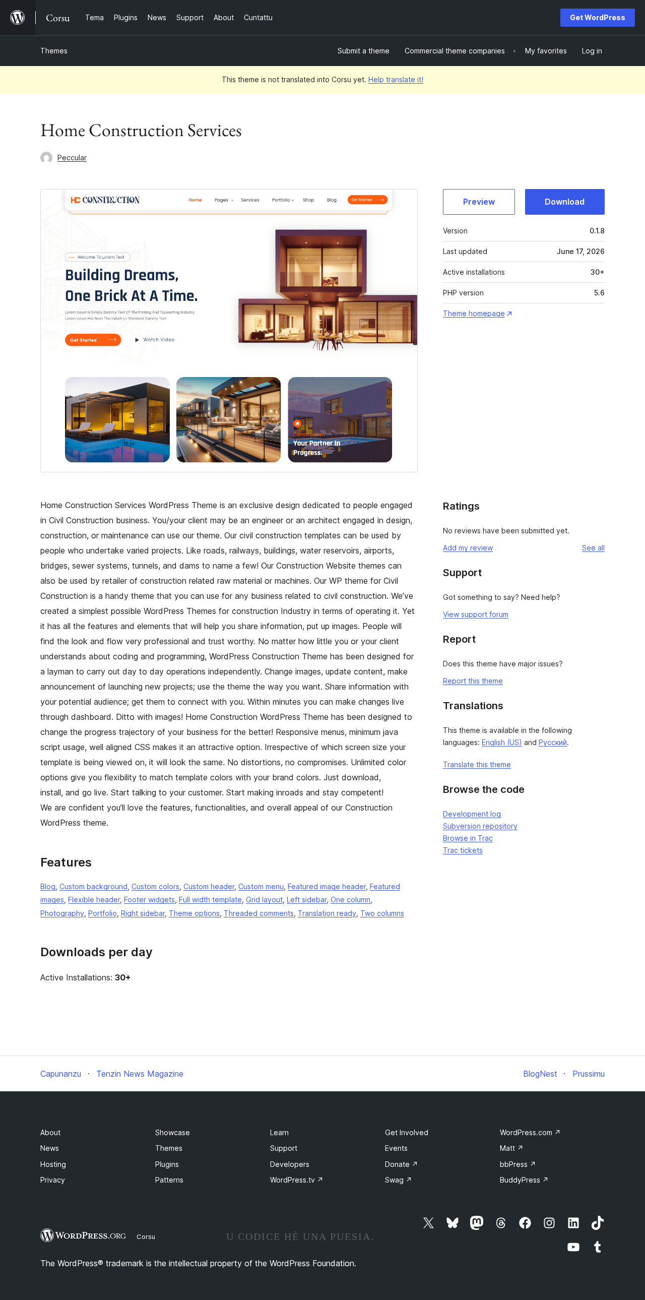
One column (350, 899)
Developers (289, 1164)
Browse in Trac (468, 838)
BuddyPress (524, 1179)
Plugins (167, 1164)
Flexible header (94, 899)
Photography (62, 913)
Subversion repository (480, 826)
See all (593, 547)
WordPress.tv (297, 1179)
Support (283, 1148)
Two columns (382, 913)
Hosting (53, 1164)
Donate (401, 1164)
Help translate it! (395, 79)
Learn (279, 1132)
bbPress (518, 1164)
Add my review (468, 547)
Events (396, 1148)
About (50, 1132)
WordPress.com (530, 1132)
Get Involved (406, 1132)
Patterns (169, 1179)
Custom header (208, 886)
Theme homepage (474, 313)
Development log (472, 814)
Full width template (210, 899)
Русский (553, 742)
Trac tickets (463, 850)
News (49, 1148)
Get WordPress (597, 17)
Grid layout (264, 899)
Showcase (172, 1132)
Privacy (52, 1179)
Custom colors (155, 886)
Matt (512, 1148)
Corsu (146, 1236)
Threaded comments (259, 913)
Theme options (194, 913)
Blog (47, 886)
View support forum (475, 614)
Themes (54, 50)
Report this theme (473, 680)
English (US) (502, 742)
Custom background (93, 886)
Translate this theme (477, 764)
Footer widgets (149, 899)
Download (565, 202)
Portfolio (102, 913)
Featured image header (327, 886)
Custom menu (261, 886)
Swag (398, 1179)
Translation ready (327, 913)
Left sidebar (307, 899)
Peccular (72, 157)
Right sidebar (143, 913)
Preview (479, 202)
